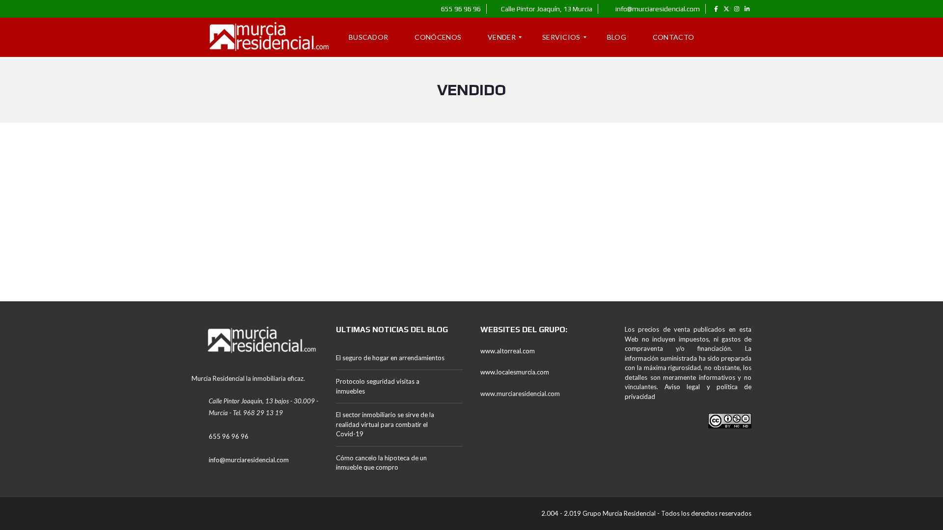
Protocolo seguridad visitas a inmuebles (377, 386)
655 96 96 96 (460, 9)
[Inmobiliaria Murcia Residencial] (262, 37)
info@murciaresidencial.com (657, 9)
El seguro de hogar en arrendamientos (390, 358)
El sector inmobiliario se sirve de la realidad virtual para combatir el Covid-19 (385, 424)
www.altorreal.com (507, 351)
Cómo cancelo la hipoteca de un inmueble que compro (381, 463)
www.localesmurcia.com (514, 372)
